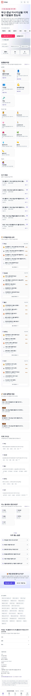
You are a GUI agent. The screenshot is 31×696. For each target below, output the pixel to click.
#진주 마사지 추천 (13, 610)
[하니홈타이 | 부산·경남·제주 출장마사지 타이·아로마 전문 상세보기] (15, 200)
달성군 (13, 495)
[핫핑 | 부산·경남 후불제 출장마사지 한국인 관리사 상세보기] (15, 217)
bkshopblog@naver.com (7, 676)
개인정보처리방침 (10, 691)
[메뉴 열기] (27, 2)
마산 (7, 459)
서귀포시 (8, 483)
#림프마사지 (19, 620)
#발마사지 (4, 623)
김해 (16, 459)
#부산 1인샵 (23, 598)
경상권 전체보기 (15, 296)
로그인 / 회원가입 (21, 583)
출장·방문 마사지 (8, 36)
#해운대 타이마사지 (15, 46)
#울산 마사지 (20, 613)
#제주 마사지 (22, 615)
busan (5, 183)
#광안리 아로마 (25, 46)
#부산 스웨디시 (5, 46)
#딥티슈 (24, 620)
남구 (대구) (5, 495)
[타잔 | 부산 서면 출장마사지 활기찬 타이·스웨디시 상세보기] (15, 226)
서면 (20, 31)
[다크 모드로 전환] (24, 2)
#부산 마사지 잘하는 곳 (6, 598)
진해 (13, 459)
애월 (12, 483)
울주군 (26, 471)
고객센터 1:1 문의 (18, 676)
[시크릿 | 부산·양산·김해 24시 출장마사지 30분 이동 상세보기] (15, 191)
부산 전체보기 (14, 267)
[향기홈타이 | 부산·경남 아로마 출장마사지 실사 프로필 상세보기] (15, 209)
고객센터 (22, 691)
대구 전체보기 (14, 384)
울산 (5, 302)
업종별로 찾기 (20, 36)
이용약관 (17, 691)
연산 (25, 31)
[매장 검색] (21, 2)
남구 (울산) (5, 471)
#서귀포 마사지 (5, 618)
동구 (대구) (18, 495)
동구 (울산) (16, 471)
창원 (10, 459)
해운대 (3, 31)
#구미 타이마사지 (12, 613)
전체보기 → (27, 64)
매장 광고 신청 (8, 583)
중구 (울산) (10, 471)
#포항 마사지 (4, 613)
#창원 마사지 (21, 608)
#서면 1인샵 (12, 603)
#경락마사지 (12, 620)
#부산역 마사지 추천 (6, 605)
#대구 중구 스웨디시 (6, 608)
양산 (4, 459)
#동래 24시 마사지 (19, 603)
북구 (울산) (21, 471)
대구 (5, 361)
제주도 (6, 331)
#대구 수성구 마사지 (15, 605)
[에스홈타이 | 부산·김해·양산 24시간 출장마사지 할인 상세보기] (15, 183)
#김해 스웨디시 (5, 610)
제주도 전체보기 (15, 355)
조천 (15, 483)
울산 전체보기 (14, 325)
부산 (5, 244)
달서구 (10, 495)
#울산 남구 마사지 (5, 615)
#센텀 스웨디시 (21, 600)
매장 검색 (6, 39)
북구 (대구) (23, 495)
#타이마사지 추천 (22, 618)
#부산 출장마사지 (5, 600)
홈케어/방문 (10, 183)
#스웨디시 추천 (5, 620)
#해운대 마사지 (13, 600)
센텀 (9, 31)
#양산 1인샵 (21, 610)
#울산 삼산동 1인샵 (14, 615)
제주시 (4, 483)
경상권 (6, 273)
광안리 (14, 31)
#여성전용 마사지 (13, 618)
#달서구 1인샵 (14, 608)
